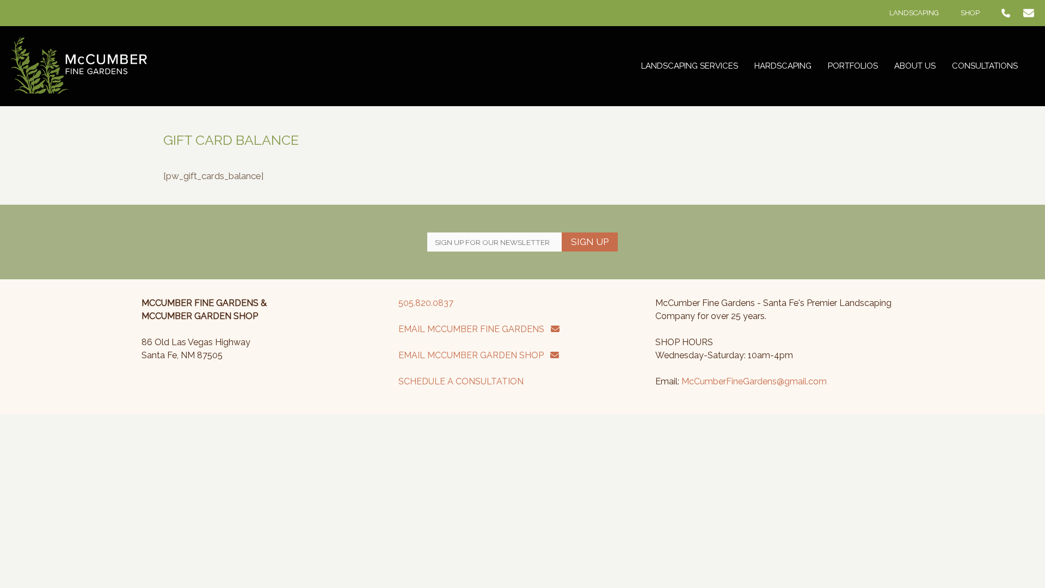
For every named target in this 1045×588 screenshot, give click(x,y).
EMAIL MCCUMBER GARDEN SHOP (474, 355)
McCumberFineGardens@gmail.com (754, 381)
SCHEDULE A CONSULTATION (461, 381)
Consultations (985, 66)
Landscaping (914, 13)
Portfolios (853, 66)
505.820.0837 (425, 303)
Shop (970, 13)
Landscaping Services (689, 66)
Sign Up (589, 241)
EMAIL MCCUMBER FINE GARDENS (474, 329)
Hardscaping (783, 66)
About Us (915, 66)
